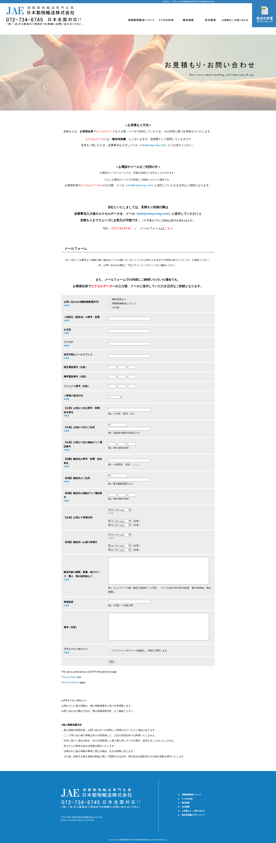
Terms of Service (70, 682)
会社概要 (210, 20)
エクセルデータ (101, 286)
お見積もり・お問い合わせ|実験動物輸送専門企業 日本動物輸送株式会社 (189, 1)
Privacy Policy (68, 677)
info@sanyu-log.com (153, 145)
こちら (168, 228)
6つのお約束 (166, 20)
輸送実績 (188, 20)
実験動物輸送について (141, 20)
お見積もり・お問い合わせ (235, 20)
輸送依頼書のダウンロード (193, 815)
